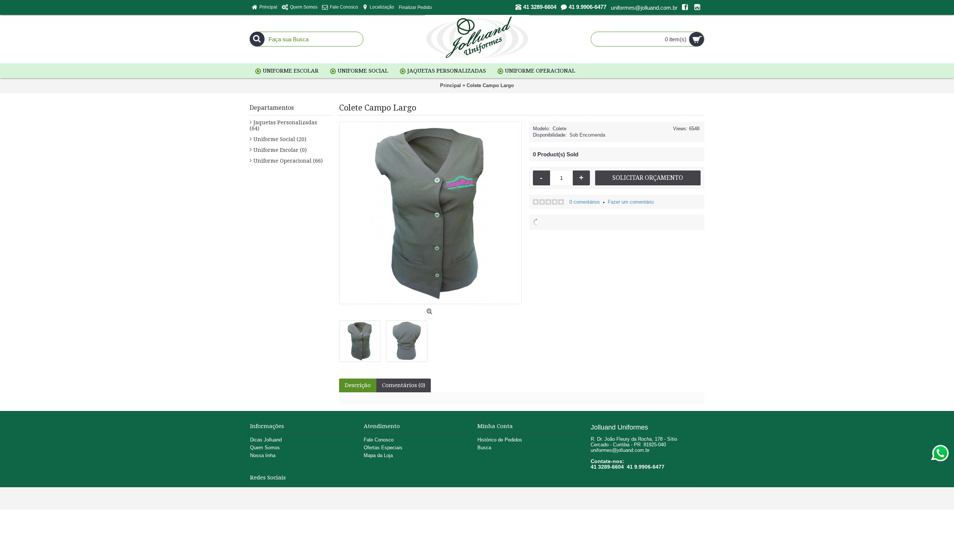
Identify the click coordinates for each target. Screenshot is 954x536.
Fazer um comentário (631, 202)
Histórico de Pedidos (499, 440)
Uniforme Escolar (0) (280, 150)
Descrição (358, 385)
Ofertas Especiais (383, 447)
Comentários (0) (403, 385)
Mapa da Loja (378, 455)
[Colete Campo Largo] (362, 338)
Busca (484, 447)
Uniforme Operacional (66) (288, 161)
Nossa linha (262, 455)
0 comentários (584, 202)
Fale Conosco (379, 440)
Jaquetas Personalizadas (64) (283, 125)
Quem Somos (265, 447)
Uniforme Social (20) (279, 139)
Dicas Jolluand (266, 440)
